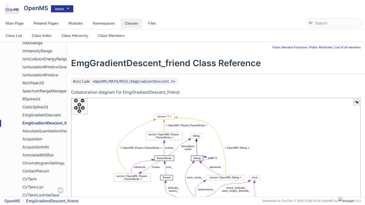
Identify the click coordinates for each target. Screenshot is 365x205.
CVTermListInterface (40, 195)
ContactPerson (35, 171)
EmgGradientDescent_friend (49, 123)
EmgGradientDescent (41, 115)
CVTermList (32, 187)
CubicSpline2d (35, 107)
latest (59, 9)
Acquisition (32, 139)
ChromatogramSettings (43, 163)
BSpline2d (31, 99)
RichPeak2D (33, 83)
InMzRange (32, 43)
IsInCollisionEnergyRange (45, 59)
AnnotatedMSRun (38, 155)
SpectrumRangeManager (44, 91)
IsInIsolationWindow (40, 75)
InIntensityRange (37, 51)
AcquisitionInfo (35, 147)
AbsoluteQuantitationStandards (50, 131)
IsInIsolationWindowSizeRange (49, 67)
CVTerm (29, 179)
